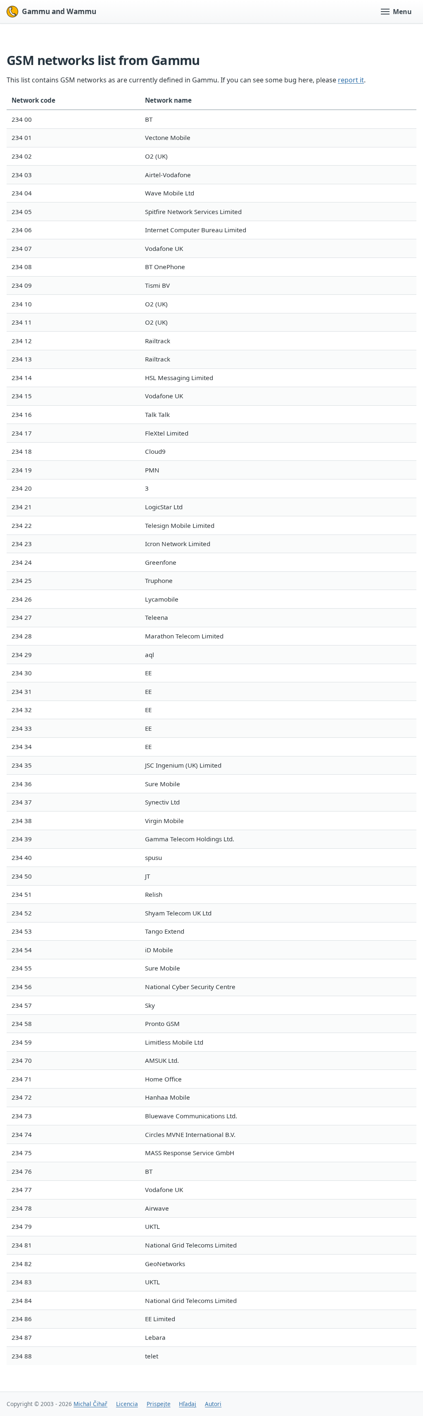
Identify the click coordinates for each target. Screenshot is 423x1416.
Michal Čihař (90, 1404)
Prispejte (159, 1404)
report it (351, 79)
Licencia (127, 1404)
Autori (213, 1404)
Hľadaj (187, 1404)
